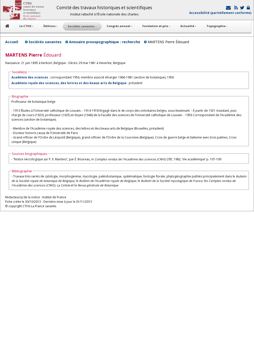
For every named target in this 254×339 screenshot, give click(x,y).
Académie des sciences (30, 77)
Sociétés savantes (45, 41)
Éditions (49, 26)
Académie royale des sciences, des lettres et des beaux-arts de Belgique (69, 83)
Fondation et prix (155, 26)
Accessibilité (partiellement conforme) (220, 13)
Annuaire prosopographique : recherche (104, 41)
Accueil (11, 41)
